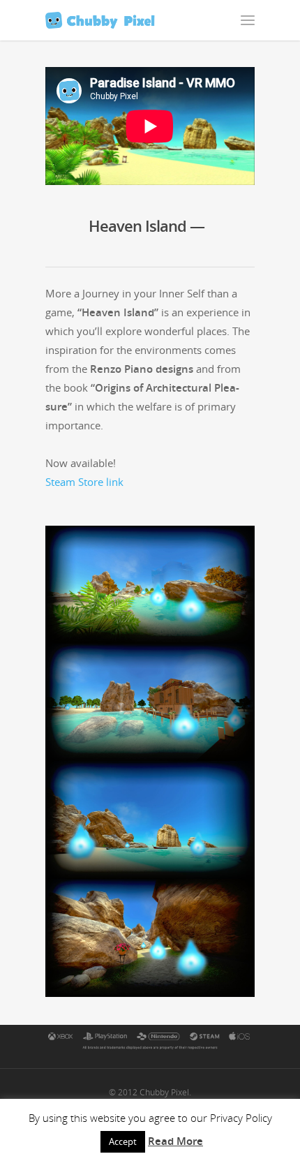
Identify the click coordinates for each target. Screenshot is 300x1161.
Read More (175, 1141)
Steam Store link (84, 482)
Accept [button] (123, 1141)
